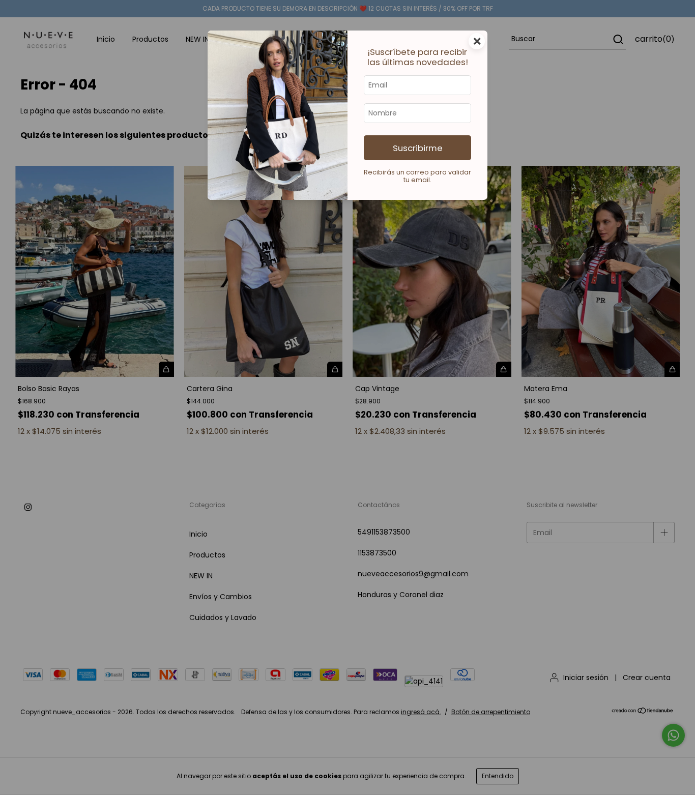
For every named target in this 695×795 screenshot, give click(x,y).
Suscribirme (418, 148)
